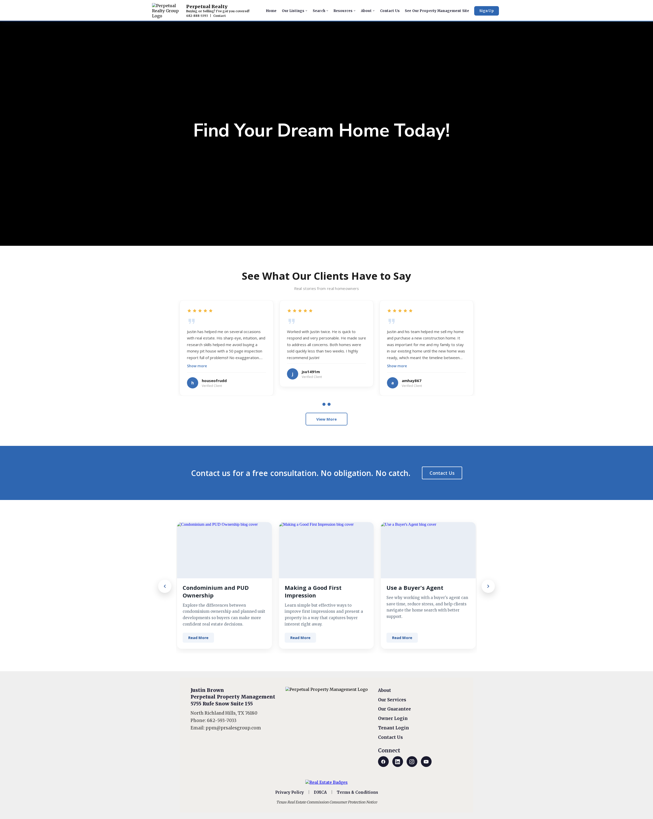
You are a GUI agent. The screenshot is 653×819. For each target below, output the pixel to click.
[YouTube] (426, 761)
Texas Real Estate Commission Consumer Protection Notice (326, 802)
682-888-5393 (197, 16)
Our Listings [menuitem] (293, 11)
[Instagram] (412, 761)
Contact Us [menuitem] (390, 11)
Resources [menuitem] (343, 11)
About (384, 690)
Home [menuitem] (271, 11)
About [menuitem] (366, 11)
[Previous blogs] (164, 586)
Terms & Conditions (357, 792)
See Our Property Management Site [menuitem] (437, 11)
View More (326, 419)
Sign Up (486, 11)
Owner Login (393, 718)
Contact (219, 16)
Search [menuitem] (319, 11)
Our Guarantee (394, 709)
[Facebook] (383, 761)
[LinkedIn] (397, 761)
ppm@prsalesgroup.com (233, 728)
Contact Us (442, 473)
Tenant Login (393, 728)
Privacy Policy (289, 792)
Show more (197, 365)
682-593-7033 (221, 720)
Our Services (392, 700)
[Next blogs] (488, 586)
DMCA (320, 792)
